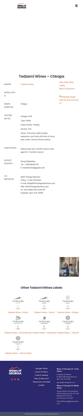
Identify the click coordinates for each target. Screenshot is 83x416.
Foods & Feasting (41, 375)
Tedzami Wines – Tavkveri (68, 333)
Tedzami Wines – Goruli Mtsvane (18, 333)
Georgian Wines (41, 368)
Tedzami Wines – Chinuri (18, 312)
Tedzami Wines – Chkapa (67, 312)
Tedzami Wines (27, 84)
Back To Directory (67, 89)
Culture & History (41, 372)
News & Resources (41, 378)
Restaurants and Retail (41, 382)
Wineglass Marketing (52, 414)
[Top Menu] (76, 5)
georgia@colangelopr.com (66, 382)
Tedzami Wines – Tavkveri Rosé (18, 353)
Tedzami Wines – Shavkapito (44, 333)
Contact (41, 385)
